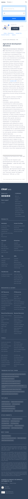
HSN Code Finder (17, 274)
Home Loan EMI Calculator (19, 349)
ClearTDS (16, 248)
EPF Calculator (17, 362)
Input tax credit (4, 252)
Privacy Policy (4, 483)
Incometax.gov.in (17, 305)
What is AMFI (4, 330)
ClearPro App (4, 265)
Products (9, 2)
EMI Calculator (4, 344)
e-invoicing (3, 250)
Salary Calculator (17, 360)
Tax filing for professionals (6, 274)
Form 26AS (16, 296)
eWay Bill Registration (19, 250)
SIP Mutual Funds (5, 322)
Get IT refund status (18, 358)
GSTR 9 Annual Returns (6, 301)
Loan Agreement (17, 322)
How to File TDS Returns (19, 301)
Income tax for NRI (18, 231)
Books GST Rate (17, 283)
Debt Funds (3, 326)
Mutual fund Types (5, 319)
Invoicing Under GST (5, 305)
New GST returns (5, 248)
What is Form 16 (17, 298)
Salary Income (17, 300)
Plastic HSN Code (18, 279)
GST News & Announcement (7, 300)
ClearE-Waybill (17, 244)
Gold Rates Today (5, 360)
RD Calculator (4, 357)
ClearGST (16, 243)
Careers (16, 199)
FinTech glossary (18, 208)
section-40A (13, 81)
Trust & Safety (18, 214)
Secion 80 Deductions (19, 229)
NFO (2, 328)
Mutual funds (4, 236)
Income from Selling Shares (20, 307)
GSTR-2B (3, 307)
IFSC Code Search (18, 345)
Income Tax (16, 227)
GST (2, 243)
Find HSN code (17, 355)
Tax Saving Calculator (18, 357)
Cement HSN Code (18, 276)
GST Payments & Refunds (6, 303)
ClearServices (4, 231)
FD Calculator (4, 358)
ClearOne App (17, 267)
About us (17, 196)
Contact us (17, 197)
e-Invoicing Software (18, 246)
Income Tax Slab (17, 294)
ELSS (2, 320)
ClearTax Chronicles (19, 210)
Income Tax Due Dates (19, 309)
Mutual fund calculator (6, 345)
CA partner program (5, 258)
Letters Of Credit (17, 333)
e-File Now (15, 28)
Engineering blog (18, 205)
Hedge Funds (4, 324)
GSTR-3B (3, 309)
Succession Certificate (19, 324)
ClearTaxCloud (4, 264)
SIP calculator (4, 349)
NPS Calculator (17, 351)
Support (3, 202)
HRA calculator (4, 355)
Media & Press (18, 201)
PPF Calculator (17, 342)
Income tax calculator (6, 342)
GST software (4, 246)
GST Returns (4, 296)
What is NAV (4, 331)
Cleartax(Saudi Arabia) (20, 216)
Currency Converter (5, 362)
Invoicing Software (18, 264)
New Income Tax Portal (19, 303)
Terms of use (13, 483)
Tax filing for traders (5, 276)
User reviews (17, 203)
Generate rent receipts (19, 347)
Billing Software (17, 262)
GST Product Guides (19, 212)
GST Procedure (4, 298)
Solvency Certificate (18, 326)
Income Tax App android (19, 225)
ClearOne (16, 260)
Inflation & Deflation (18, 320)
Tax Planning (4, 227)
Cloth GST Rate (17, 281)
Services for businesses (19, 265)
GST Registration (5, 294)
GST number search (18, 344)
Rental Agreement (18, 331)
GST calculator (4, 351)
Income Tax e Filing (5, 225)
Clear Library (17, 207)
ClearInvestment (5, 229)
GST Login (3, 244)
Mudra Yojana (17, 319)
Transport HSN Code (18, 277)
